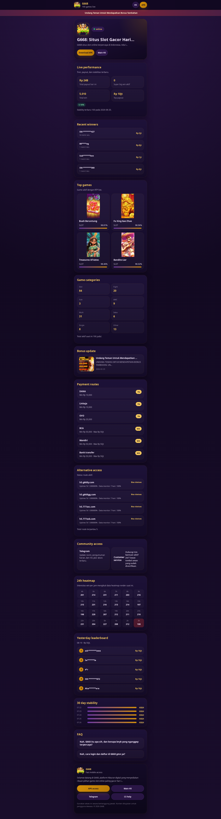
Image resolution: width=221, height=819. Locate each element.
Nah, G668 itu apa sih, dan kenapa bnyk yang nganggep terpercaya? (109, 743)
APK (143, 5)
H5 (135, 5)
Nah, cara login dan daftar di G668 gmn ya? (102, 754)
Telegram (93, 796)
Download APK (86, 52)
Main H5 (102, 52)
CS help (127, 796)
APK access (93, 788)
